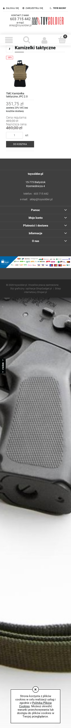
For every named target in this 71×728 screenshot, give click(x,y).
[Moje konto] (44, 40)
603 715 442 (20, 19)
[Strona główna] (48, 20)
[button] (9, 40)
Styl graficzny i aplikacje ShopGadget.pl (31, 288)
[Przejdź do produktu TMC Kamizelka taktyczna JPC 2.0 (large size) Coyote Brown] (20, 73)
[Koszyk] (62, 40)
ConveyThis (8, 299)
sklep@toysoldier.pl (20, 25)
